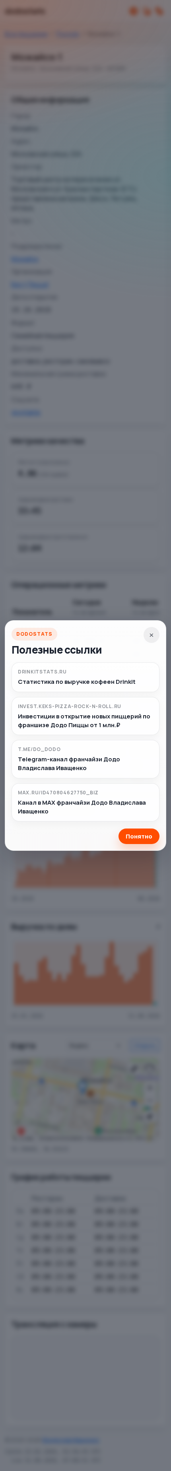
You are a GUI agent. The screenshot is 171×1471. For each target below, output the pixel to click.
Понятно (139, 836)
